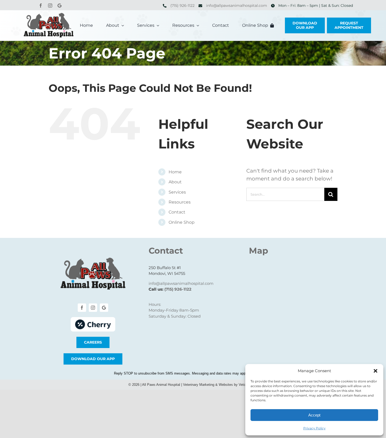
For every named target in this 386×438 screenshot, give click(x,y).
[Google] (59, 5)
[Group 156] (93, 320)
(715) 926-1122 (182, 5)
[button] (375, 370)
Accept (314, 415)
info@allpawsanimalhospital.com (236, 5)
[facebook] (41, 5)
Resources (180, 202)
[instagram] (50, 5)
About (175, 181)
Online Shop (182, 222)
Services (177, 192)
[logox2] (48, 15)
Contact (177, 212)
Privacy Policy (314, 428)
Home (175, 171)
